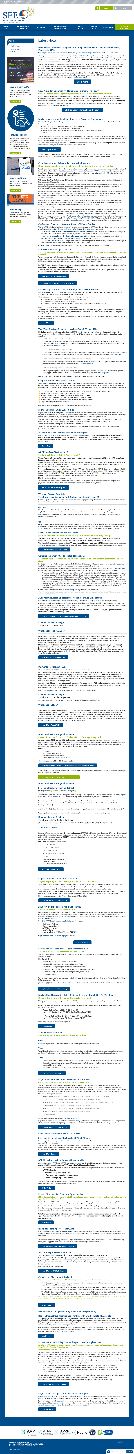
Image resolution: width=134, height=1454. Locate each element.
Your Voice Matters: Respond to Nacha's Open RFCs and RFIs (67, 329)
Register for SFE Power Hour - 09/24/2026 (57, 283)
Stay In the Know (18, 178)
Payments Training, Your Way (52, 666)
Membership (108, 27)
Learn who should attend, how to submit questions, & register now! (67, 765)
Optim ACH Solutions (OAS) (85, 56)
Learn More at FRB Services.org (53, 276)
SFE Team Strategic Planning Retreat (56, 787)
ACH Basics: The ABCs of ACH (53, 241)
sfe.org (109, 1379)
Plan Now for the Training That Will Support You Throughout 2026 (70, 1342)
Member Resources (124, 27)
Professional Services (23, 27)
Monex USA (57, 625)
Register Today (82, 942)
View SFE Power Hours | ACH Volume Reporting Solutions (63, 616)
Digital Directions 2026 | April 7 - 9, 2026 (57, 878)
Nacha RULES (80, 27)
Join (124, 8)
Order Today (46, 1305)
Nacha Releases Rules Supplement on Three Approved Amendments (70, 119)
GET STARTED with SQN (50, 869)
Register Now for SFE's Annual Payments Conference (64, 1079)
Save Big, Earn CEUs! (19, 86)
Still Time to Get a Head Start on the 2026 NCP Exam (64, 1138)
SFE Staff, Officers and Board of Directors (20, 50)
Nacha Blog (45, 446)
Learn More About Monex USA (53, 657)
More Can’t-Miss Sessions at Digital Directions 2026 (63, 948)
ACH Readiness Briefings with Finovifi (56, 734)
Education (40, 27)
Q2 (39, 522)
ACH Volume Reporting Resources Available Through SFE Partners (70, 597)
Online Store (94, 27)
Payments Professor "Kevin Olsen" (93, 803)
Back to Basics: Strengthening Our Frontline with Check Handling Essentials (74, 1315)
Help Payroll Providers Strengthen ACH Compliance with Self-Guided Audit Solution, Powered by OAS (79, 48)
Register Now (46, 1026)
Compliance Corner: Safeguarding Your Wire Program (64, 163)
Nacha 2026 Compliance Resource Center (58, 532)
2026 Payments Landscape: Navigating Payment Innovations (65, 236)
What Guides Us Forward (50, 1032)
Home (3, 2)
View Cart (20, 2)
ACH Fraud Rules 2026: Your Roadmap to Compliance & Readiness (67, 231)
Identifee (42, 507)
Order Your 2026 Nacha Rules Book (55, 1277)
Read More (46, 1336)
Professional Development (60, 27)
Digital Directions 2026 (46, 1396)
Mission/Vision (15, 46)
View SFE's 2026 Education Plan (53, 1384)
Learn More (46, 323)
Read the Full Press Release (51, 1073)
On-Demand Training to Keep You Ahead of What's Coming (66, 224)
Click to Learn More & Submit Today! (82, 109)
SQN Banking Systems (62, 820)
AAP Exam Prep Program (53, 487)
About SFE (6, 27)
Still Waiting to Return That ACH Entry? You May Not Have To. (68, 289)
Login (106, 8)
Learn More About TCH (50, 725)
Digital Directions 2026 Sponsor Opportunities (60, 1194)
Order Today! (46, 1188)
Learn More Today (48, 1154)
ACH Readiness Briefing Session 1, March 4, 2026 (58, 777)
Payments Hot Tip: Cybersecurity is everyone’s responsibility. (67, 1311)
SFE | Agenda (72, 1118)
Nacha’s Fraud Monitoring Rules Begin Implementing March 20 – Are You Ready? (77, 995)
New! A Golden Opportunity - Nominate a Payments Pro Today (68, 90)
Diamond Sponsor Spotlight (51, 622)
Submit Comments (60, 345)
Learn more (82, 81)
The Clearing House (60, 697)
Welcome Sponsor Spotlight (51, 494)
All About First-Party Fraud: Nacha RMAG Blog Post (63, 432)
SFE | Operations (49, 149)
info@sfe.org (69, 590)
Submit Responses (86, 364)
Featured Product (18, 134)
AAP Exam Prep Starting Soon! (53, 452)
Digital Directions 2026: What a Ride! (56, 409)
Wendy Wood (57, 797)
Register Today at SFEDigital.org (54, 900)
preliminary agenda (57, 1401)
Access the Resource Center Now (54, 549)
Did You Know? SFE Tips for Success (55, 249)
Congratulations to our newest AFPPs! (56, 380)
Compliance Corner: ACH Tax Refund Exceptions (61, 555)
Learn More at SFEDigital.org (52, 1271)
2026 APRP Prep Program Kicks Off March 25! (60, 906)
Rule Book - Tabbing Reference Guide (56, 1228)
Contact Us (11, 2)
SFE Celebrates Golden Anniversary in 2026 (59, 1133)
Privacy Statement (15, 1449)
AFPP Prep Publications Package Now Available (61, 1160)
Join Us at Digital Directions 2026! (54, 1252)
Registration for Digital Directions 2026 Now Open (63, 1393)
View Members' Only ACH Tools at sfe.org (57, 1246)
